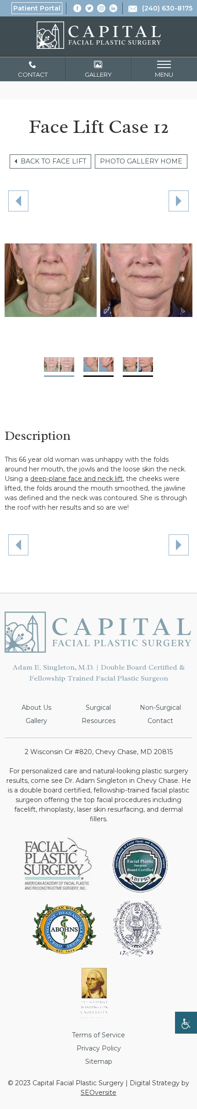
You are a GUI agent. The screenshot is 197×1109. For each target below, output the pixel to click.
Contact (160, 721)
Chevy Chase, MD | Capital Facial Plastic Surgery (99, 35)
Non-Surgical (160, 707)
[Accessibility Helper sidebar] (186, 1023)
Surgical (98, 707)
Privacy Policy (99, 1048)
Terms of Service (98, 1035)
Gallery (36, 721)
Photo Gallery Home (141, 161)
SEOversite (98, 1092)
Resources (98, 721)
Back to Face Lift (53, 161)
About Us (36, 707)
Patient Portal (36, 8)
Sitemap (98, 1061)
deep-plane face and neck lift (76, 479)
